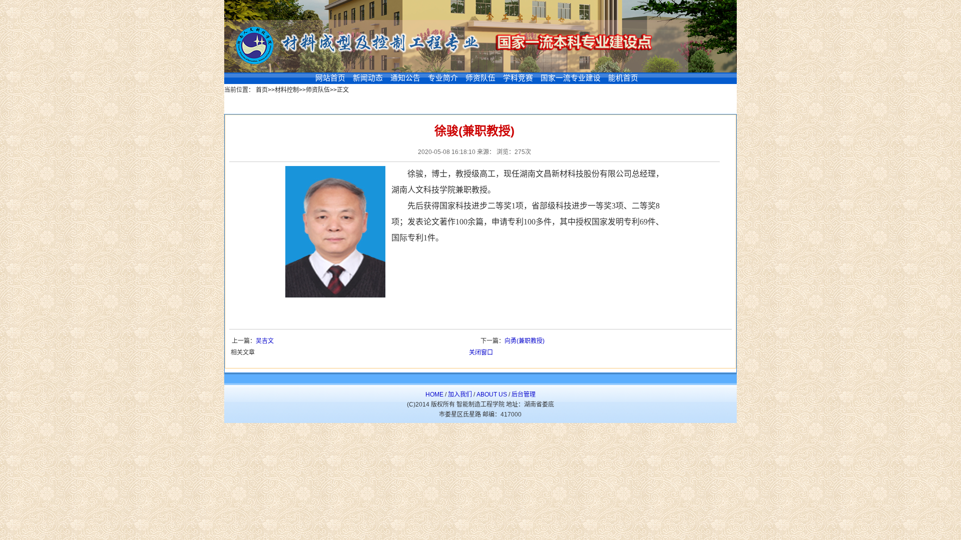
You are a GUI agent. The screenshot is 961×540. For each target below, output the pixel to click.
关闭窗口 (481, 352)
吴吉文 (265, 341)
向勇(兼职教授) (525, 341)
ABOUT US (491, 394)
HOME (434, 394)
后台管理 (524, 394)
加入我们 (460, 394)
